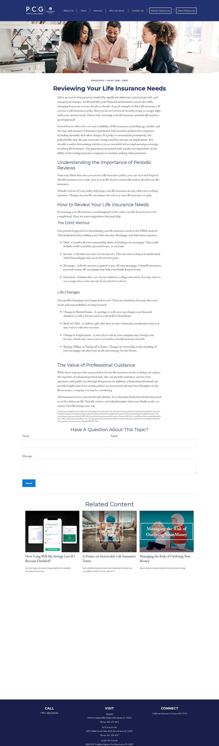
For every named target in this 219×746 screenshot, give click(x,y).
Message (27, 456)
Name (25, 436)
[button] (68, 10)
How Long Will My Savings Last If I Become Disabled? (50, 558)
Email (114, 436)
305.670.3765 (52, 712)
